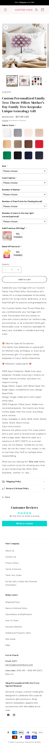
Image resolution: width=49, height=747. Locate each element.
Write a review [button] (24, 523)
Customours (19, 742)
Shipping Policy (12, 602)
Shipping (5, 120)
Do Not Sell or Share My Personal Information (21, 583)
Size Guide (10, 639)
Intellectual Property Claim (18, 633)
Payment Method (13, 627)
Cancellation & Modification (18, 614)
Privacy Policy (12, 563)
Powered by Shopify (33, 742)
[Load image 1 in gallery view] (12, 80)
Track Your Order (13, 575)
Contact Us (10, 557)
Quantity (5, 264)
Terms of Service (13, 569)
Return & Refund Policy (16, 608)
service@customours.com (19, 664)
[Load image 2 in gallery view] (24, 80)
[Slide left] (3, 82)
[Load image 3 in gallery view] (36, 80)
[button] (5, 10)
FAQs (7, 645)
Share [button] (7, 497)
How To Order (12, 620)
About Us (9, 550)
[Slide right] (46, 82)
